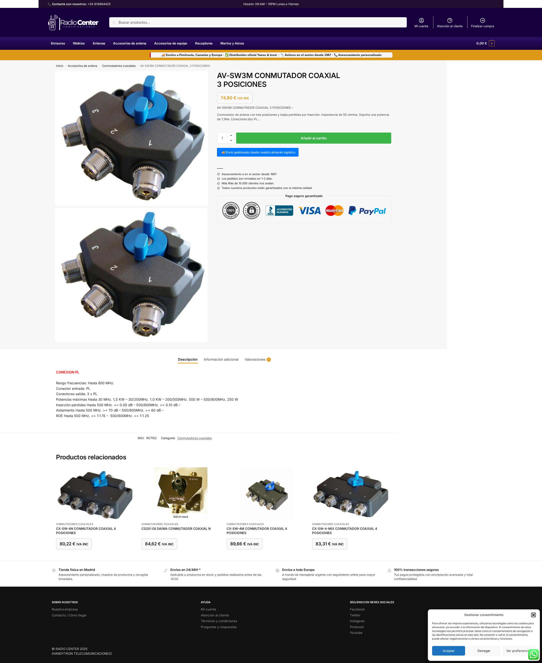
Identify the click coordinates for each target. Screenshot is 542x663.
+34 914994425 (99, 4)
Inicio (59, 65)
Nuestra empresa (65, 609)
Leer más (180, 556)
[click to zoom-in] (131, 138)
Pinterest (357, 627)
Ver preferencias (519, 651)
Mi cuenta (421, 26)
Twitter (355, 615)
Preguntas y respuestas (219, 627)
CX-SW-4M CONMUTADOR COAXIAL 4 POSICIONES (257, 531)
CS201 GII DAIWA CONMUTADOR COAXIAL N (176, 529)
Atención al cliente (450, 26)
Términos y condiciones (219, 621)
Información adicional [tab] (221, 359)
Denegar (483, 651)
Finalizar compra (482, 26)
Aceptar (449, 651)
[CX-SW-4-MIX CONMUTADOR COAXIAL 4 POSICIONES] (351, 493)
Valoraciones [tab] (257, 359)
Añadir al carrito (314, 138)
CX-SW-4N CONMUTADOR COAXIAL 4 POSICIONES (86, 531)
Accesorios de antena (82, 65)
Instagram (357, 621)
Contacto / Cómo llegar (69, 615)
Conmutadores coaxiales (119, 65)
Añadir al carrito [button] (95, 556)
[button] (533, 615)
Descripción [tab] (188, 359)
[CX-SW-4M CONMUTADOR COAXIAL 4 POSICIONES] (266, 493)
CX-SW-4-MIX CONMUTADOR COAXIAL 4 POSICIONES (344, 531)
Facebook (357, 609)
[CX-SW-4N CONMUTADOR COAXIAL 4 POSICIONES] (95, 493)
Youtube (356, 633)
